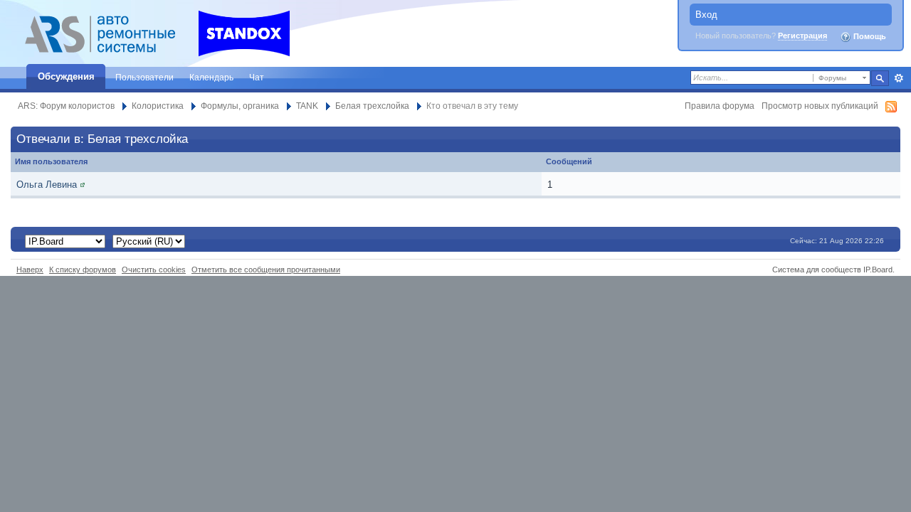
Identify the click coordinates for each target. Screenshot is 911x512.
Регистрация (802, 35)
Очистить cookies (154, 269)
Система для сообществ (816, 269)
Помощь (868, 36)
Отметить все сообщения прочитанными (265, 269)
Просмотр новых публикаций (820, 105)
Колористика (158, 105)
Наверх (29, 269)
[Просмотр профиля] (82, 184)
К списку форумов (82, 269)
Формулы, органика (240, 105)
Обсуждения (66, 76)
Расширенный (898, 78)
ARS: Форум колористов (66, 105)
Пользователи (144, 77)
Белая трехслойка (372, 105)
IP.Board (877, 269)
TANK (307, 105)
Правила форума (719, 105)
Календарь (211, 77)
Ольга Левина (46, 184)
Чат (256, 77)
